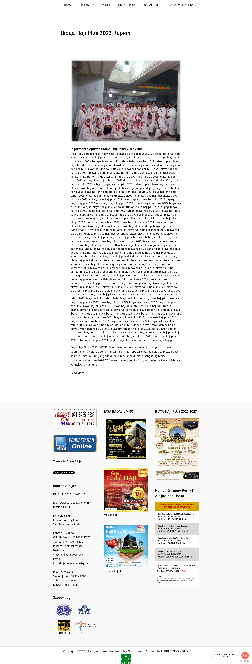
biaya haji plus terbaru (134, 298)
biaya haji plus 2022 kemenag (89, 203)
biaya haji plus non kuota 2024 (89, 279)
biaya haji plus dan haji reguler (140, 245)
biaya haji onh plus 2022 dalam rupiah (103, 177)
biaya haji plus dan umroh (144, 249)
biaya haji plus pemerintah (102, 283)
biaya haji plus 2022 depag (157, 199)
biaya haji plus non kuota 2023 (161, 275)
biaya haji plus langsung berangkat (105, 272)
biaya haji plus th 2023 (114, 302)
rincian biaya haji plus (162, 340)
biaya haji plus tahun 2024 (102, 298)
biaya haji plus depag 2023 (130, 253)
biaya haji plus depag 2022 (96, 253)
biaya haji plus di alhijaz (92, 257)
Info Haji (76, 154)
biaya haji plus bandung (137, 226)
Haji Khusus (87, 5)
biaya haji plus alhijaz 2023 (102, 222)
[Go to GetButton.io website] (245, 661)
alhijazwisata (75, 546)
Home (68, 5)
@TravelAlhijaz (73, 542)
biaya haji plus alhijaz (144, 218)
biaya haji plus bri (159, 237)
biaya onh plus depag (127, 325)
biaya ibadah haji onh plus (155, 310)
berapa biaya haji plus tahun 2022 (134, 158)
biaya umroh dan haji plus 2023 (130, 329)
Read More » (78, 373)
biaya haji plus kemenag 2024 (108, 268)
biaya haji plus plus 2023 (118, 287)
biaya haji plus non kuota (125, 275)
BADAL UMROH (153, 5)
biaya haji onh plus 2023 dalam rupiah (116, 180)
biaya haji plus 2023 (155, 203)
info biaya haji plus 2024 (93, 340)
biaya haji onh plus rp (98, 192)
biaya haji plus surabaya (111, 294)
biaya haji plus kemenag (99, 264)
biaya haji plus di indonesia (125, 257)
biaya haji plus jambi (115, 260)
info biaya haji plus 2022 (136, 336)
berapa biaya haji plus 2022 (134, 154)
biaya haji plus (134, 196)
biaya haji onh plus (100, 173)
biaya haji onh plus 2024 (156, 180)
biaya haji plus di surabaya (159, 257)
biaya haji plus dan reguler (110, 249)
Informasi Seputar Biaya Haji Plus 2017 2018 (106, 149)
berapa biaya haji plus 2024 (95, 158)
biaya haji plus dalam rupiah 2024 (99, 245)
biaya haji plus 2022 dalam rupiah (118, 199)
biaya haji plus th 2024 (143, 302)
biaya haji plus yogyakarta (95, 310)
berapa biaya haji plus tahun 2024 (113, 161)
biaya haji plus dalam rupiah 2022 (121, 241)
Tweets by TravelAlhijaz (68, 461)
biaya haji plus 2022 (157, 196)
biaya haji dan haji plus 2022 (105, 169)
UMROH (105, 5)
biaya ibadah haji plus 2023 (115, 314)
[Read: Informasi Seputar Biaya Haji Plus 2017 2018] (126, 101)
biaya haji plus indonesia (86, 260)
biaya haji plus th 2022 (84, 302)
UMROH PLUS (127, 5)
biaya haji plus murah (94, 275)
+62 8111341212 (81, 537)
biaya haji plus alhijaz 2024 (137, 222)
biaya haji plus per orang (136, 283)
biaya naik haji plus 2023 (129, 317)
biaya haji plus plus (165, 283)
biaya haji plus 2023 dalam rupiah (113, 207)
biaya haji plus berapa (151, 234)
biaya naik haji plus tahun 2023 (129, 321)
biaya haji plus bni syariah (131, 237)
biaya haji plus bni (102, 237)
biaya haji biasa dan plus (152, 165)
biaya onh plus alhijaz (99, 325)
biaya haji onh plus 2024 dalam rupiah (126, 184)
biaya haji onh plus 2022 (129, 173)
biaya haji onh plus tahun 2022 (132, 192)
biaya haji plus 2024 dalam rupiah (107, 215)
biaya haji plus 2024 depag (146, 215)
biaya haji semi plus (125, 310)
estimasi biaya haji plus (159, 332)
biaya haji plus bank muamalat (107, 230)
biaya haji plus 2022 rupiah (125, 203)
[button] (73, 5)
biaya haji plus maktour (143, 272)
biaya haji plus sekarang (157, 291)
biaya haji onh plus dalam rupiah (100, 188)
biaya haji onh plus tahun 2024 (105, 196)
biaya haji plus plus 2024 (149, 287)
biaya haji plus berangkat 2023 (146, 230)
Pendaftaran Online (181, 5)
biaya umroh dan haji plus (159, 325)
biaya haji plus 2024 (148, 211)
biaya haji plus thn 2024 (128, 306)
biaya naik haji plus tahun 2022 (90, 321)
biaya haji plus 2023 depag (152, 207)
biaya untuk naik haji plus (127, 332)
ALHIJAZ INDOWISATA (175, 651)
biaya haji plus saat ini (127, 291)
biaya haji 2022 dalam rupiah (154, 161)
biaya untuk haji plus (97, 332)
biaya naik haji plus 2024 (161, 317)
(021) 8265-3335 (73, 533)
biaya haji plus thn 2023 (97, 306)
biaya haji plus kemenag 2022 (133, 264)
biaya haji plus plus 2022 (86, 287)
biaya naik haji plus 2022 (98, 317)
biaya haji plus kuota (141, 268)
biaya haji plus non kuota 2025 (129, 279)
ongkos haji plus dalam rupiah (128, 340)
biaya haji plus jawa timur (145, 260)
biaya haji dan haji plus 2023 (141, 169)
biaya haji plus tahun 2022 (143, 294)
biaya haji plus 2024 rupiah (113, 218)
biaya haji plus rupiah (98, 291)
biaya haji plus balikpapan (104, 226)
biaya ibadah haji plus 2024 (150, 314)
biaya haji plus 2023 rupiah (118, 211)
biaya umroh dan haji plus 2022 (90, 329)
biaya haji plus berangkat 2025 (117, 234)
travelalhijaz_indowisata (68, 555)
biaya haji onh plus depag (138, 188)
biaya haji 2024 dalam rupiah (118, 165)
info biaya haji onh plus (105, 336)
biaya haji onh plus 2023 (144, 177)
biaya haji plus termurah (165, 298)
